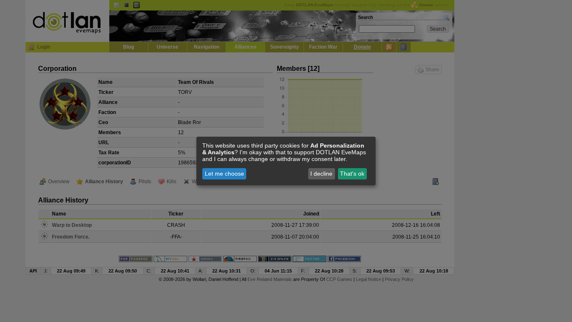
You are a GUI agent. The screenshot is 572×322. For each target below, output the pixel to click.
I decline (321, 173)
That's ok (352, 173)
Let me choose (224, 173)
